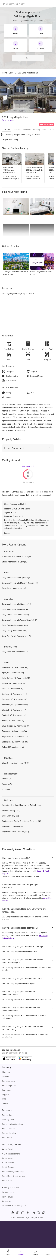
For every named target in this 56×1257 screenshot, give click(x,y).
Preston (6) (6, 778)
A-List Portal (7, 1149)
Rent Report (7, 1137)
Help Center (7, 1180)
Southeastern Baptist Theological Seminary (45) (22, 821)
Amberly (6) (7, 784)
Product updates (9, 1085)
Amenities (27, 129)
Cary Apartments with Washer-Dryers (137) (20, 620)
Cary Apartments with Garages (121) (17, 604)
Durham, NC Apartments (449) (14, 694)
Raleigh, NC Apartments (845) (14, 683)
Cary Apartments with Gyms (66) (15, 609)
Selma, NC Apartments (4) (13, 747)
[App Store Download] (9, 1059)
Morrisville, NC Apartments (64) (15, 667)
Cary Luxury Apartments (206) (14, 630)
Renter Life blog (9, 1133)
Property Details (39, 129)
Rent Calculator (8, 1128)
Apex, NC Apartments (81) (13, 672)
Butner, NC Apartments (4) (13, 720)
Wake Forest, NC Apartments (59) (16, 725)
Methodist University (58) (12, 826)
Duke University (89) (10, 815)
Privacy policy (8, 1192)
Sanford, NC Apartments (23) (14, 715)
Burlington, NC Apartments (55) (15, 741)
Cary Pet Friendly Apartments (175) (16, 636)
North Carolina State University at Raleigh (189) (21, 805)
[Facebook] (22, 1212)
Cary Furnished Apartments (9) (15, 625)
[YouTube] (33, 1212)
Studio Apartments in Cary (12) (15, 561)
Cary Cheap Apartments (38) (14, 588)
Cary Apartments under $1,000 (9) (16, 577)
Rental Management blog (13, 1171)
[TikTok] (43, 1212)
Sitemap (5, 1103)
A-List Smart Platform (11, 1153)
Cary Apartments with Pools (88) (15, 614)
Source (7, 533)
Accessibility (7, 1201)
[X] (28, 1212)
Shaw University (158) (11, 810)
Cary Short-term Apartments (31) (15, 651)
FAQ (4, 1099)
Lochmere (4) (7, 789)
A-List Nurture (8, 1162)
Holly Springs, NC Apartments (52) (16, 678)
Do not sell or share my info (14, 1205)
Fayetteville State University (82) (15, 831)
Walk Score (27, 466)
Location (16, 129)
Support (5, 1094)
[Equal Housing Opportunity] (12, 1212)
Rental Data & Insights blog (13, 1176)
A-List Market (7, 1158)
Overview (6, 129)
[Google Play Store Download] (25, 1059)
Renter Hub (7, 1115)
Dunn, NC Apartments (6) (12, 688)
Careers (5, 1076)
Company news (8, 1081)
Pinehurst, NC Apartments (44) (14, 731)
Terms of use (7, 1196)
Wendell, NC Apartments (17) (14, 710)
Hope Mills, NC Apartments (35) (15, 736)
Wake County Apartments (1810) (15, 763)
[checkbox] (15, 30)
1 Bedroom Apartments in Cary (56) (17, 556)
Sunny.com (6, 1090)
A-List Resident (8, 1167)
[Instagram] (38, 1212)
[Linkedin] (17, 1212)
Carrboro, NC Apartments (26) (14, 699)
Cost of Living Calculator (12, 1124)
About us (6, 1072)
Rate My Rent (8, 1119)
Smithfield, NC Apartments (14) (15, 704)
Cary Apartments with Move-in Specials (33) (20, 583)
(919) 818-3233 (8, 120)
